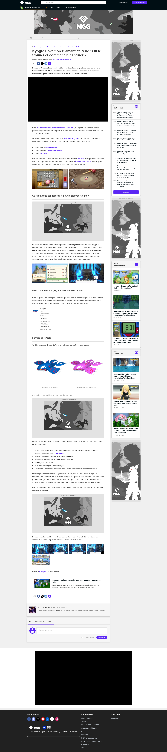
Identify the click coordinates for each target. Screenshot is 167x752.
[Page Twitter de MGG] (38, 719)
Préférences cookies (89, 738)
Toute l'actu (126, 192)
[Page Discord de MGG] (33, 719)
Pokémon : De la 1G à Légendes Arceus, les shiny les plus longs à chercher (127, 145)
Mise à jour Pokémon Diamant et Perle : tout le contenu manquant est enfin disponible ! (127, 167)
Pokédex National (55, 150)
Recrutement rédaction (90, 725)
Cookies (84, 735)
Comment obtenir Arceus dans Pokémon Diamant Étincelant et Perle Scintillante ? (126, 160)
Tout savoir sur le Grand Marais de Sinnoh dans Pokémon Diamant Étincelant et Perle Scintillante (125, 313)
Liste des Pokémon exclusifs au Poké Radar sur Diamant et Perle (76, 581)
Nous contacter (87, 718)
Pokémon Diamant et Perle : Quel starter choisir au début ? (125, 287)
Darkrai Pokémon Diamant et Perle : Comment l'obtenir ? (126, 139)
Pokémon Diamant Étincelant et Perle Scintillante (58, 38)
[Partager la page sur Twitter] (42, 63)
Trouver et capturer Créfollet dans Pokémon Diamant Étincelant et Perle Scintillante (125, 430)
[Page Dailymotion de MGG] (47, 719)
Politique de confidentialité (91, 741)
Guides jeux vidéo (38, 38)
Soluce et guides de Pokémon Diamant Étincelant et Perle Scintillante (91, 38)
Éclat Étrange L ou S (83, 161)
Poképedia (43, 572)
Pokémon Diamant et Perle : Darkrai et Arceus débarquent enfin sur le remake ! (126, 175)
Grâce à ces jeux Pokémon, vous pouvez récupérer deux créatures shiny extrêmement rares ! (126, 124)
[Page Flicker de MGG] (52, 719)
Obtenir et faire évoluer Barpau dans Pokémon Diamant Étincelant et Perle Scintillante (124, 376)
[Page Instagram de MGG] (57, 719)
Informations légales (89, 728)
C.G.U (83, 731)
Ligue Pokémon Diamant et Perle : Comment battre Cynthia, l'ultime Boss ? (125, 403)
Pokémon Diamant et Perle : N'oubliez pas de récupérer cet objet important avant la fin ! (126, 153)
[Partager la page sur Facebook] (38, 63)
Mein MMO (115, 718)
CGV (83, 748)
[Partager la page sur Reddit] (45, 63)
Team (83, 722)
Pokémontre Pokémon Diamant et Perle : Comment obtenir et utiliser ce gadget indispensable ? (125, 340)
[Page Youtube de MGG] (43, 719)
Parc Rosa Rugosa (71, 138)
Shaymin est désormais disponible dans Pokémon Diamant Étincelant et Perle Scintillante (125, 183)
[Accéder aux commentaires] (49, 63)
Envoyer (102, 637)
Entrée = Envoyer (89, 637)
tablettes (81, 159)
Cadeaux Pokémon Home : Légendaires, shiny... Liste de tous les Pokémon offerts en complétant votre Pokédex (126, 114)
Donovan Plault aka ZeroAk (62, 59)
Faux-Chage (59, 453)
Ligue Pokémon (51, 147)
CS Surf (44, 154)
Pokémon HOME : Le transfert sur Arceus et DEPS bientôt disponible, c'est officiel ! (126, 132)
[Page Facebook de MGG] (29, 719)
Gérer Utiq (85, 745)
